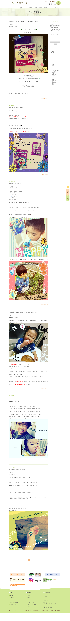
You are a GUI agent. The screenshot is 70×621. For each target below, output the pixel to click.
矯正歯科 (28, 606)
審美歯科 (53, 64)
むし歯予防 (53, 75)
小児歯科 (53, 69)
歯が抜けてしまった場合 (31, 604)
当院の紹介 (12, 597)
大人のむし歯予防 (54, 80)
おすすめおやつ (54, 74)
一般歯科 (28, 595)
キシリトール (54, 82)
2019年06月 (53, 52)
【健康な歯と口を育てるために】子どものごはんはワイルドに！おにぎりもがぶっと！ (28, 312)
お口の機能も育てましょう (15, 183)
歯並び (53, 73)
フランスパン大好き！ (14, 397)
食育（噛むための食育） (55, 70)
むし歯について (54, 79)
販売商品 (53, 65)
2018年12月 (53, 57)
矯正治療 (53, 84)
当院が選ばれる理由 (38, 7)
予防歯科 (28, 597)
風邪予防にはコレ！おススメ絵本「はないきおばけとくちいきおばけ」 (25, 21)
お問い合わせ (16, 610)
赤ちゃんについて (54, 72)
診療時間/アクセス (47, 7)
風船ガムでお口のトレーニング (16, 107)
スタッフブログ (56, 7)
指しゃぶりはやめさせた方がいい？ (17, 469)
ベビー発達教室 (54, 71)
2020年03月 (53, 51)
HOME (13, 7)
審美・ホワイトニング (31, 602)
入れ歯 (53, 81)
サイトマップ (12, 610)
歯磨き (53, 83)
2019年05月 (53, 53)
